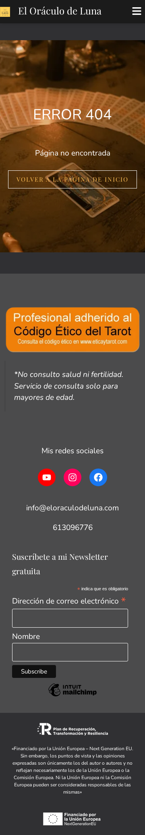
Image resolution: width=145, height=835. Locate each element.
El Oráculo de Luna (60, 10)
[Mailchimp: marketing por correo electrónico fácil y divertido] (72, 695)
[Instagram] (72, 477)
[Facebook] (98, 477)
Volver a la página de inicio (72, 179)
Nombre (26, 636)
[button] (137, 11)
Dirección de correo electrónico (69, 601)
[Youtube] (47, 477)
